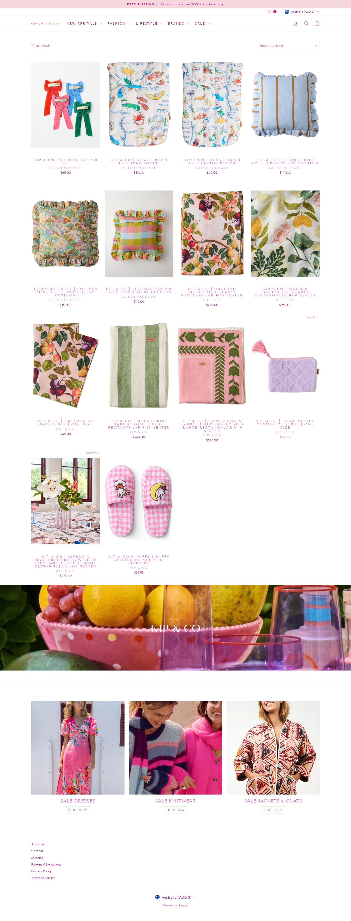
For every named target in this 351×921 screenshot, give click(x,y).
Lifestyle (147, 23)
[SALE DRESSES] (78, 748)
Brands (177, 23)
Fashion (117, 23)
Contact (37, 851)
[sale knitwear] (175, 748)
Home (174, 619)
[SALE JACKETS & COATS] (273, 748)
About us (37, 844)
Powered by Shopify (175, 905)
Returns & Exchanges (46, 864)
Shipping (37, 858)
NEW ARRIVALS (83, 23)
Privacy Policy (41, 871)
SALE (201, 23)
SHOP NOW (175, 809)
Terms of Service (43, 878)
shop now (77, 809)
